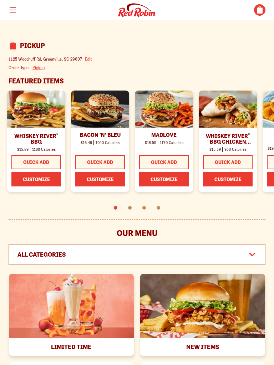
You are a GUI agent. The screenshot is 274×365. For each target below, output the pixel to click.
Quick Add (36, 162)
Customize (36, 179)
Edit (88, 59)
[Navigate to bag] (259, 10)
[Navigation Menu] (13, 10)
